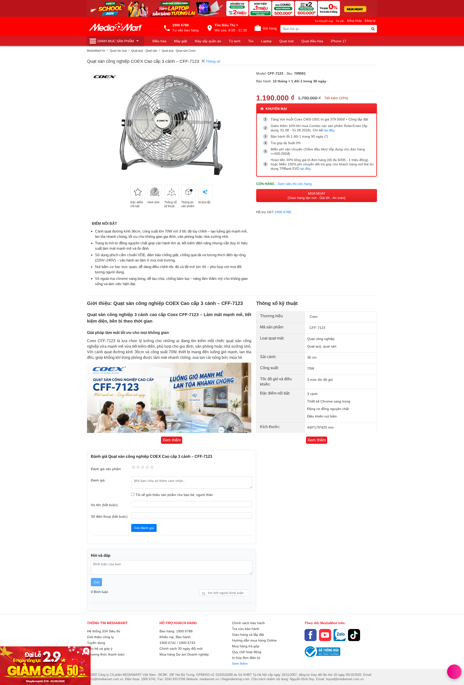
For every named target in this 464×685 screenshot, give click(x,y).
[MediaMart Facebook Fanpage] (310, 635)
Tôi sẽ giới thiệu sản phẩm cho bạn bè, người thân (174, 495)
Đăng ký (370, 20)
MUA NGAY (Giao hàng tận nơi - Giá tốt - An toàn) (317, 195)
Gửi (96, 582)
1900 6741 (168, 643)
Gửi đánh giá (144, 528)
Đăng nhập (354, 20)
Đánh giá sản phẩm (106, 469)
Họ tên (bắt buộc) (104, 505)
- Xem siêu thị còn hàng (294, 184)
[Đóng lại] (86, 651)
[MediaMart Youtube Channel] (325, 635)
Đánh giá (98, 480)
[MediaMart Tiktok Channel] (354, 635)
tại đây (329, 130)
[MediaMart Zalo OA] (340, 635)
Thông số (212, 61)
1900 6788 (283, 212)
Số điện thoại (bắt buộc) (109, 516)
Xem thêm (240, 663)
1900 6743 (187, 643)
